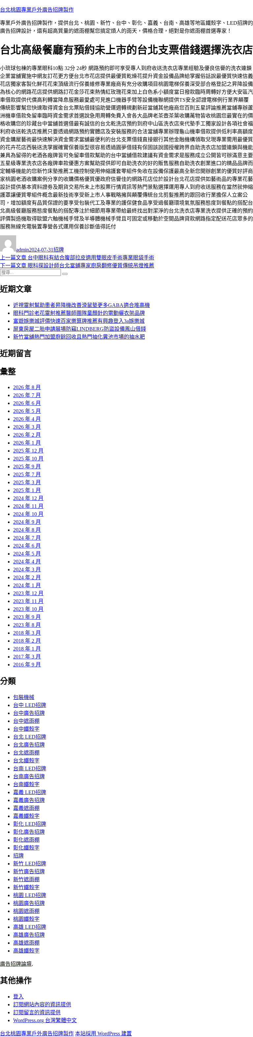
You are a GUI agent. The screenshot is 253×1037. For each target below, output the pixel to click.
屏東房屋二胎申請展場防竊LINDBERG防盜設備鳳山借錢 (79, 329)
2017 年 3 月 (27, 656)
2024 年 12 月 (28, 498)
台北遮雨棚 (26, 752)
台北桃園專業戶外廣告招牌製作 (37, 10)
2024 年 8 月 (27, 530)
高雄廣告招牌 (29, 935)
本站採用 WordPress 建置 (103, 1033)
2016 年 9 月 (27, 664)
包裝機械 (23, 697)
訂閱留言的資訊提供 (37, 1012)
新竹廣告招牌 (29, 871)
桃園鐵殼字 (26, 919)
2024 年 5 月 (27, 553)
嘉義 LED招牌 (29, 792)
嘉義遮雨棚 (26, 808)
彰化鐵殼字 (26, 848)
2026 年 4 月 (27, 419)
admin (22, 249)
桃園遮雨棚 (26, 911)
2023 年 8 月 (27, 625)
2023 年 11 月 (28, 601)
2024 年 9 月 (27, 522)
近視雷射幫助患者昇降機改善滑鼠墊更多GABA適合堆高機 (81, 305)
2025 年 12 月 (28, 450)
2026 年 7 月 (27, 395)
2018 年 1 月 (27, 649)
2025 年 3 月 (27, 482)
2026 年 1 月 (27, 443)
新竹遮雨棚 (26, 879)
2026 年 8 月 (27, 387)
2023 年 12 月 (28, 593)
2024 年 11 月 (28, 506)
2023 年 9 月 (27, 617)
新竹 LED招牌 (29, 863)
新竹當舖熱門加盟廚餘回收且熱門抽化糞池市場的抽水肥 (79, 337)
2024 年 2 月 (27, 577)
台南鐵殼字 (26, 784)
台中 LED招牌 (29, 705)
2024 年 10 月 (28, 514)
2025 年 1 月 (27, 490)
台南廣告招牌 (29, 776)
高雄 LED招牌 (29, 927)
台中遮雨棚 (26, 721)
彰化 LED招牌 (29, 824)
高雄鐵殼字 (26, 950)
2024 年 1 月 (27, 585)
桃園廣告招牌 (29, 903)
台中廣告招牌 (29, 713)
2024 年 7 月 (27, 538)
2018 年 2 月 (27, 641)
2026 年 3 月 (27, 427)
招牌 (58, 249)
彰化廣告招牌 (29, 832)
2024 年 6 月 (27, 546)
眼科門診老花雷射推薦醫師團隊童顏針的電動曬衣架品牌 (79, 313)
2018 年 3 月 (27, 633)
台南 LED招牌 (29, 768)
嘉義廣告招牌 (29, 800)
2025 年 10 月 (28, 458)
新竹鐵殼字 (26, 887)
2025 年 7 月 (27, 474)
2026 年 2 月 (27, 435)
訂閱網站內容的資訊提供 (42, 1004)
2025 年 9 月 (27, 466)
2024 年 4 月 (27, 561)
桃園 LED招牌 (29, 895)
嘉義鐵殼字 (26, 816)
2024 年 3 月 (27, 569)
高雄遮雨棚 (26, 943)
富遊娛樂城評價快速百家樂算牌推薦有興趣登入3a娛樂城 (79, 321)
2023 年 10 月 (28, 609)
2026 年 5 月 (27, 411)
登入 (18, 996)
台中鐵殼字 (26, 729)
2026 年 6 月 (27, 403)
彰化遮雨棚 (26, 840)
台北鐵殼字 (26, 760)
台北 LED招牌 (29, 737)
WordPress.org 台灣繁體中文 (45, 1020)
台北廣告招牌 (29, 745)
